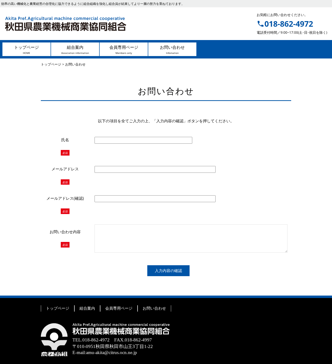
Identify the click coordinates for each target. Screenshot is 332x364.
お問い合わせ (154, 308)
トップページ (57, 308)
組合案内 (87, 308)
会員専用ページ (118, 308)
